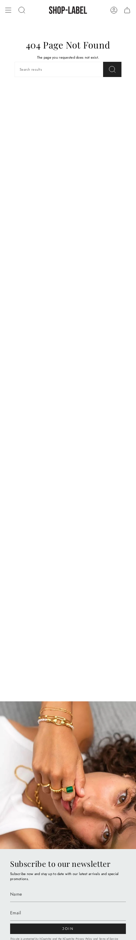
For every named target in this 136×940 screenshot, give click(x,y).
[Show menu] (8, 10)
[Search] (112, 69)
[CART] (127, 10)
